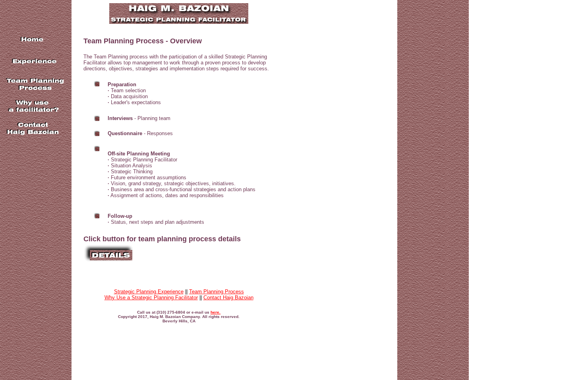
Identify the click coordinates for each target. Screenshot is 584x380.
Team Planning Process (216, 292)
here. (215, 312)
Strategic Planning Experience (149, 292)
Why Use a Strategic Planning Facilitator (151, 298)
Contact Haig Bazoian (228, 298)
